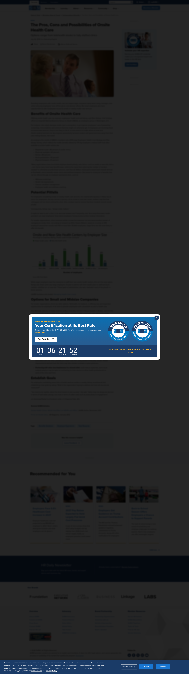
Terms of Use (36, 671)
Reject (146, 667)
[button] (46, 339)
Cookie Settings (129, 667)
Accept (163, 667)
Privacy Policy (51, 671)
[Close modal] (157, 318)
